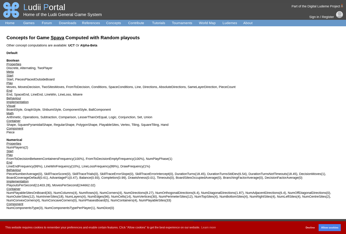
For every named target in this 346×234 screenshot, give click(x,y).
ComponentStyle (75, 109)
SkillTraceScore (55, 174)
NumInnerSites (47, 196)
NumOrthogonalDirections (174, 193)
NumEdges (96, 196)
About (247, 23)
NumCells (118, 196)
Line (138, 87)
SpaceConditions (120, 87)
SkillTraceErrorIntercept (152, 174)
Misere (78, 94)
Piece (10, 132)
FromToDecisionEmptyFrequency (110, 159)
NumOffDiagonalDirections (307, 193)
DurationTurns (185, 174)
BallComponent (100, 109)
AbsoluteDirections (172, 87)
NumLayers (73, 196)
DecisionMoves (310, 174)
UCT (72, 45)
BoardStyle (14, 109)
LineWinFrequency (57, 166)
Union (148, 117)
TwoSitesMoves (53, 87)
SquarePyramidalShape (35, 125)
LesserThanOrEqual (92, 117)
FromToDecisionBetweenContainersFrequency (40, 159)
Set (139, 117)
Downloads (67, 23)
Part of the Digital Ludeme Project (316, 6)
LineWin (50, 94)
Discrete (12, 68)
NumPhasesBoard (92, 200)
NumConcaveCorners (57, 200)
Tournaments (182, 23)
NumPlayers (15, 147)
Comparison (67, 117)
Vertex (125, 125)
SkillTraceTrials (83, 174)
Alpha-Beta (88, 45)
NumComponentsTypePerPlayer (68, 208)
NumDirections (134, 193)
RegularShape (64, 125)
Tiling (135, 125)
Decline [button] (310, 227)
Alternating (28, 68)
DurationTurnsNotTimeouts (268, 174)
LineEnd (37, 94)
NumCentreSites (314, 196)
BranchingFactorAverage (241, 177)
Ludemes (230, 23)
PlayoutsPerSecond (20, 185)
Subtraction (48, 117)
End (9, 94)
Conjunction (126, 117)
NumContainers (122, 200)
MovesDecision (29, 87)
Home (10, 23)
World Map (207, 23)
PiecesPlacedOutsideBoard (35, 79)
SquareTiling (150, 125)
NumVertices (142, 196)
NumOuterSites (17, 196)
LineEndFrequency (20, 166)
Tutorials (158, 23)
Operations (31, 117)
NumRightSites (260, 196)
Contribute (136, 23)
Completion (109, 177)
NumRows (86, 193)
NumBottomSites (231, 196)
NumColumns (63, 193)
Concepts (113, 23)
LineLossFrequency (96, 166)
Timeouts (163, 177)
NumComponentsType (22, 208)
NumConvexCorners (21, 200)
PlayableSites (109, 125)
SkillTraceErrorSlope (114, 174)
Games (29, 23)
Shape (11, 125)
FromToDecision (78, 87)
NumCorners (109, 193)
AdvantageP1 (59, 177)
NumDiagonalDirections (218, 193)
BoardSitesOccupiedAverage (196, 177)
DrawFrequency (131, 166)
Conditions (99, 87)
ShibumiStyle (51, 109)
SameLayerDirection (202, 87)
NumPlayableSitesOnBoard (26, 193)
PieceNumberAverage (22, 174)
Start (9, 79)
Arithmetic (13, 117)
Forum (47, 23)
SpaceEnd (21, 94)
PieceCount (227, 87)
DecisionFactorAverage (281, 177)
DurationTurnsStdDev (222, 174)
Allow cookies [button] (329, 227)
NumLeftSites (286, 196)
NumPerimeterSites (173, 196)
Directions (150, 87)
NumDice (103, 208)
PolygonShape (86, 125)
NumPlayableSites (152, 200)
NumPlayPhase (157, 159)
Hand (164, 125)
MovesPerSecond (65, 185)
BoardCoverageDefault (22, 177)
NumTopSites (204, 196)
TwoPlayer (44, 68)
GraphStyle (32, 109)
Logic (112, 117)
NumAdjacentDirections (262, 193)
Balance (85, 177)
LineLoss (64, 94)
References (91, 23)
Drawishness (137, 177)
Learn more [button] (208, 227)
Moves (11, 87)
